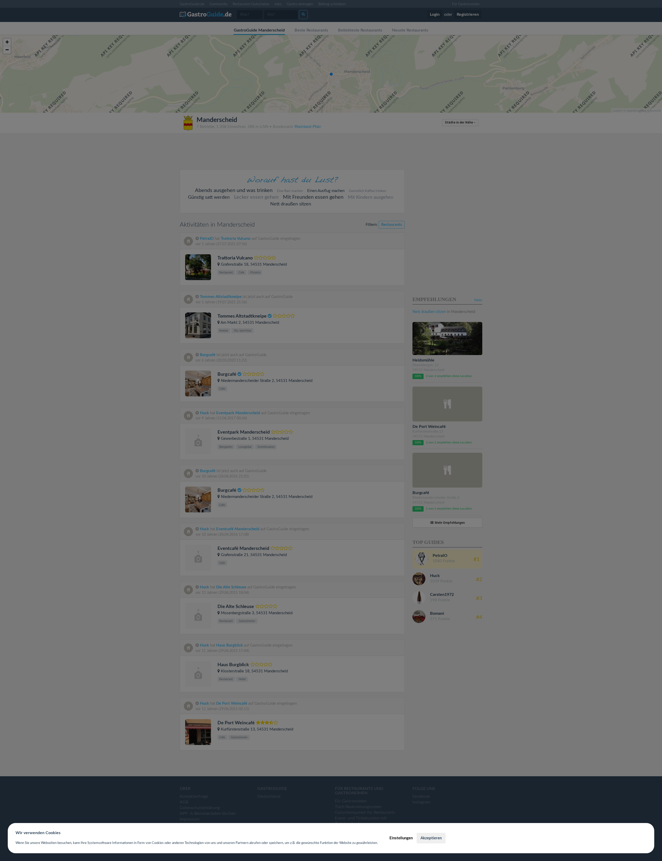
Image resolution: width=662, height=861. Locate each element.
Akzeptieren (431, 838)
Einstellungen (401, 838)
